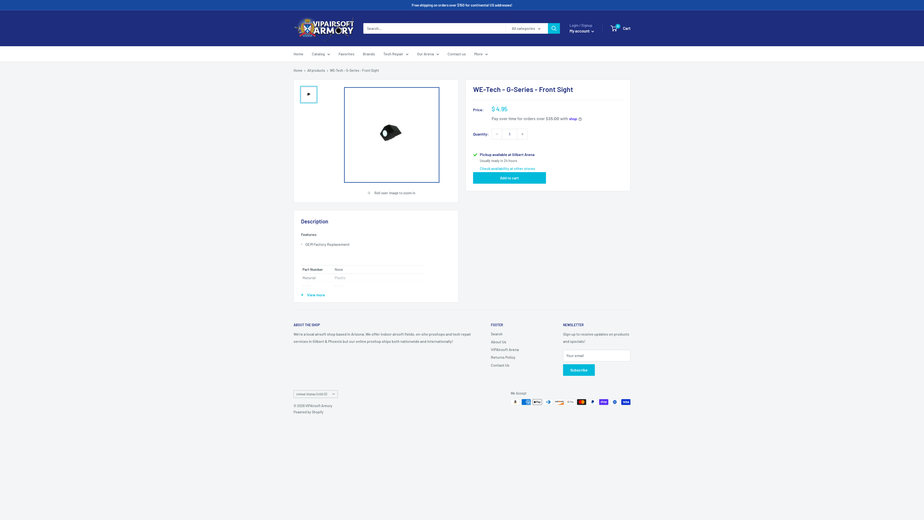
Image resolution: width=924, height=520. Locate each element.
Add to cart (509, 178)
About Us (498, 341)
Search (497, 334)
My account (580, 30)
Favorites (346, 54)
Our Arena (425, 54)
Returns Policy (503, 357)
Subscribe (579, 370)
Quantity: (481, 134)
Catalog (318, 54)
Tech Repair (393, 54)
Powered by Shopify (308, 412)
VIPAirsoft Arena (505, 349)
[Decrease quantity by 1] (497, 134)
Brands (369, 54)
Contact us (457, 54)
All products (316, 70)
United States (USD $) (311, 394)
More (478, 54)
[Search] (554, 28)
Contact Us (500, 365)
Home (298, 54)
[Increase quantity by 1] (522, 134)
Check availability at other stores (507, 168)
